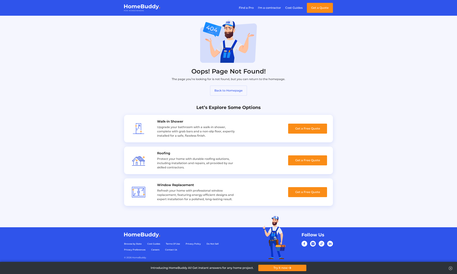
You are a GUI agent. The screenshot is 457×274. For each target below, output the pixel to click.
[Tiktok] (321, 244)
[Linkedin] (330, 244)
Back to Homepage (228, 90)
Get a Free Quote (307, 128)
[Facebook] (304, 244)
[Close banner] (450, 268)
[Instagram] (313, 244)
